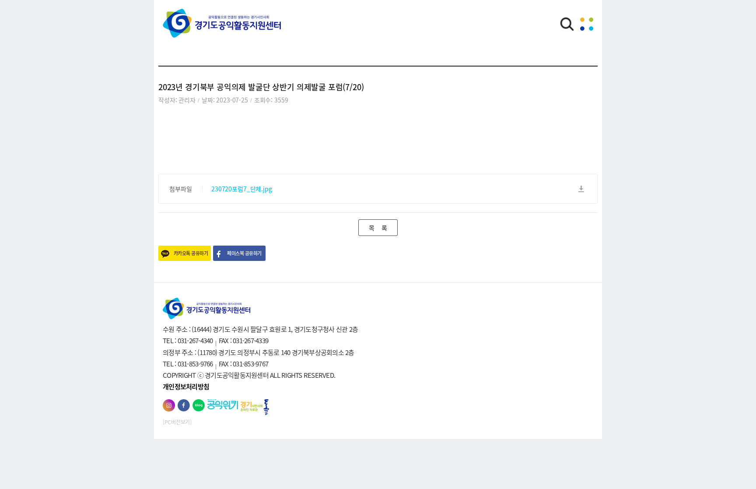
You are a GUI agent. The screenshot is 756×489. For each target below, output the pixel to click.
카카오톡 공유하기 (191, 253)
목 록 (378, 227)
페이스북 (184, 405)
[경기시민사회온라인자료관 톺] (255, 407)
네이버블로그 (198, 405)
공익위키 (222, 404)
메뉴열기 (586, 24)
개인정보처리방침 (186, 386)
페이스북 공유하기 (244, 253)
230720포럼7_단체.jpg (241, 189)
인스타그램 (169, 405)
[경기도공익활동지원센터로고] (222, 29)
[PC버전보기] (177, 422)
